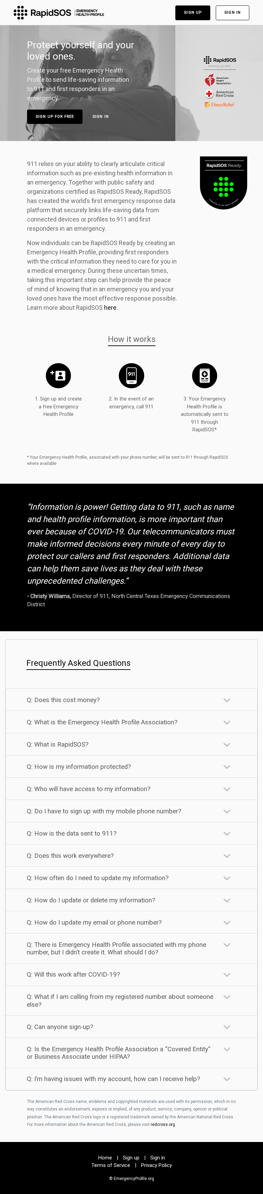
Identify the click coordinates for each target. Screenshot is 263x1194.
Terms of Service (110, 1165)
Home (105, 1158)
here (110, 307)
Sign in (232, 12)
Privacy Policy (156, 1165)
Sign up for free (55, 116)
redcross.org (163, 1124)
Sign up (193, 12)
